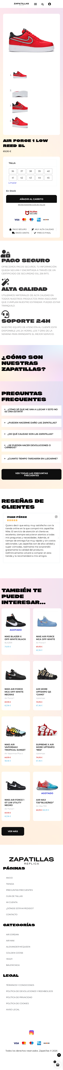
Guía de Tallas (14, 896)
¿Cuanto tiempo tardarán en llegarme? (32, 458)
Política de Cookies (17, 1003)
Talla (12, 163)
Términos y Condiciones (20, 985)
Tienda (10, 884)
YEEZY (9, 959)
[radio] (13, 171)
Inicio (9, 878)
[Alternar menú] (35, 4)
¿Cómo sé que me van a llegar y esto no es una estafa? (31, 410)
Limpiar (12, 183)
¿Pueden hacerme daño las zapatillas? (32, 422)
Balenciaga (13, 965)
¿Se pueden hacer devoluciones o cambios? (28, 446)
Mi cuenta (11, 902)
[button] (42, 4)
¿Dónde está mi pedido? (20, 908)
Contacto (11, 914)
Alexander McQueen (18, 946)
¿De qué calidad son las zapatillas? (30, 434)
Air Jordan (12, 934)
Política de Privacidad (19, 997)
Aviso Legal (13, 1009)
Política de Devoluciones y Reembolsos (29, 991)
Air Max (10, 940)
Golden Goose (14, 953)
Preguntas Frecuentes (19, 890)
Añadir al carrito (31, 199)
